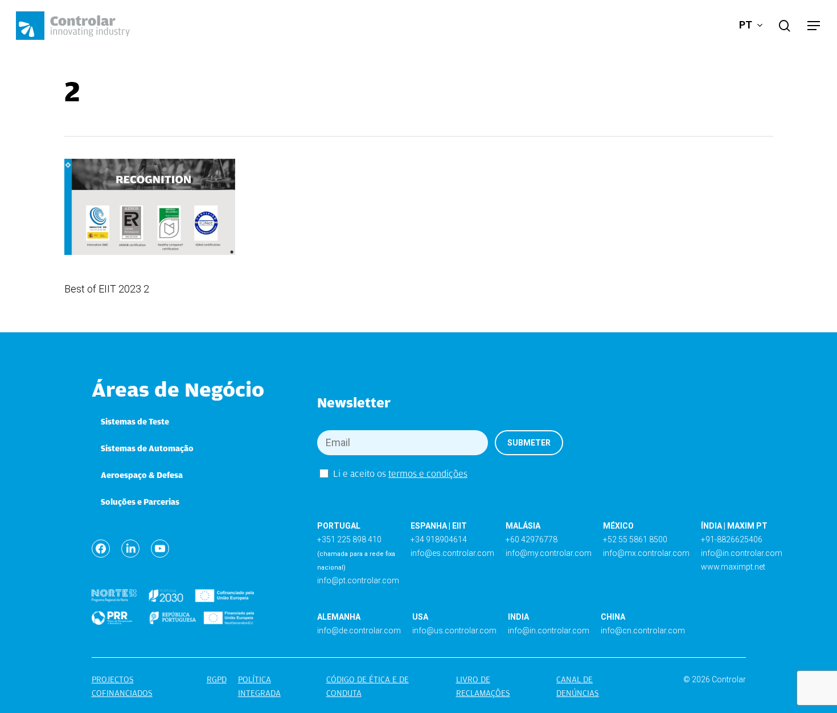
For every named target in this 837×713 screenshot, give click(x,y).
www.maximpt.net (733, 566)
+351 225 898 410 (349, 539)
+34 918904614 (439, 539)
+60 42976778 (531, 539)
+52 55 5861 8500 (635, 539)
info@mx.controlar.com (646, 553)
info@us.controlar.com (454, 630)
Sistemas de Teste (135, 421)
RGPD (217, 679)
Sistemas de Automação (147, 448)
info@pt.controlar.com (358, 580)
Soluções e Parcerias (140, 501)
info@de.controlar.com (359, 630)
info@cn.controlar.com (643, 630)
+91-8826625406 (731, 539)
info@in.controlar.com (741, 553)
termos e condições (427, 473)
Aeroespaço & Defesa (142, 475)
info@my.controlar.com (549, 553)
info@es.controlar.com (452, 553)
